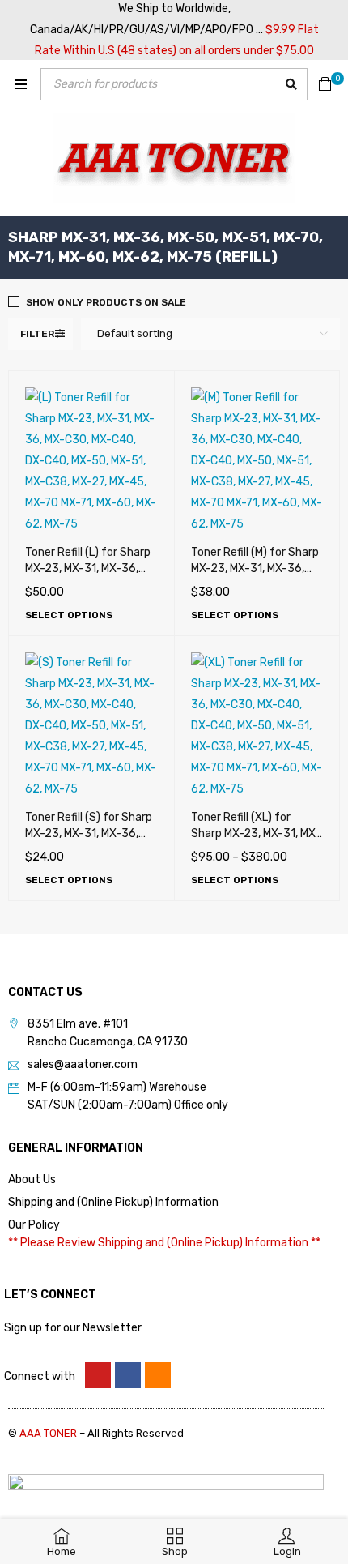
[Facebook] (128, 1375)
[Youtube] (98, 1375)
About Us (32, 1179)
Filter (37, 334)
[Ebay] (158, 1375)
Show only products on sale (106, 302)
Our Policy (34, 1225)
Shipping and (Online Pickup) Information (113, 1202)
